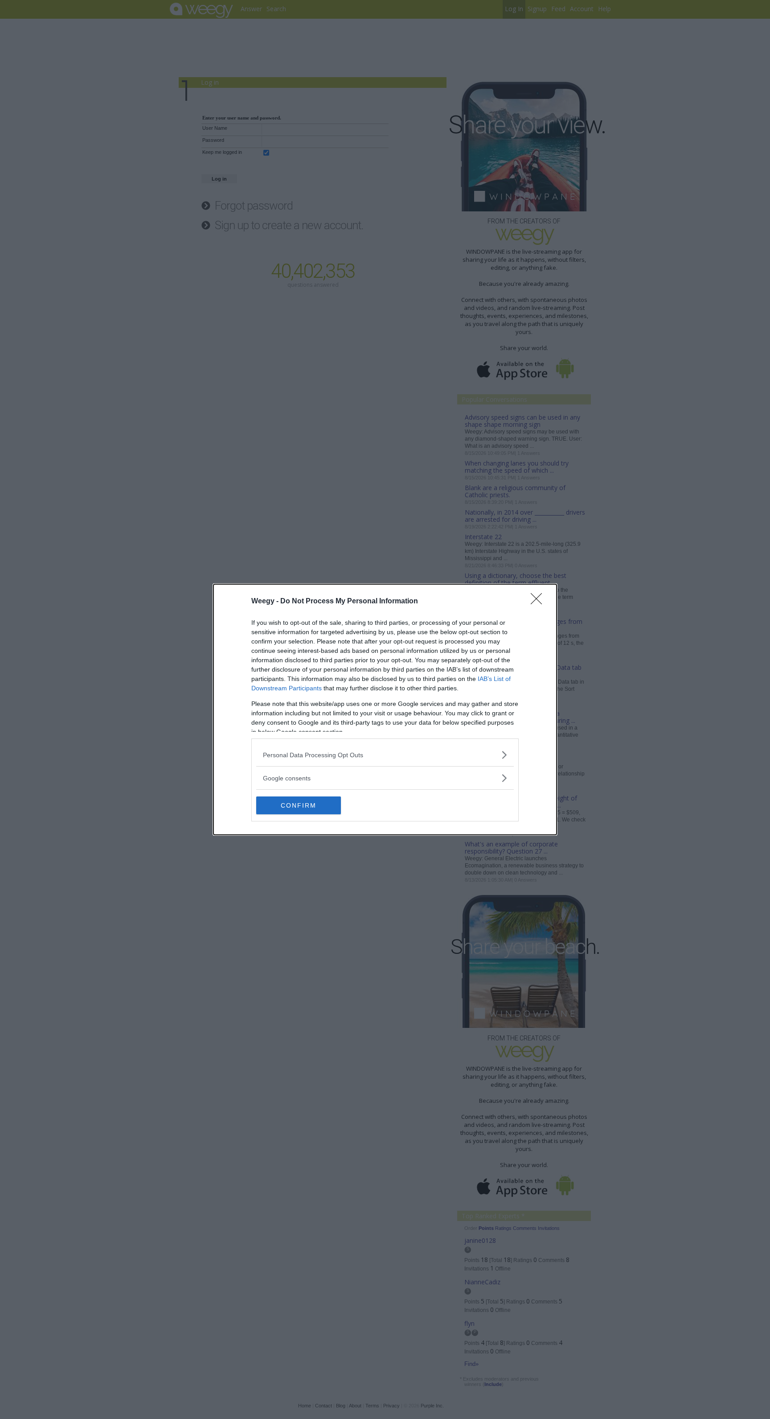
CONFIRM (298, 805)
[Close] (539, 601)
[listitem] (385, 754)
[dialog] (385, 709)
